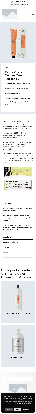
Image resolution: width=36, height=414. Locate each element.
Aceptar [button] (17, 409)
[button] (32, 14)
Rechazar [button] (9, 409)
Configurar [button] (26, 409)
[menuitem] (18, 379)
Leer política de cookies (23, 403)
